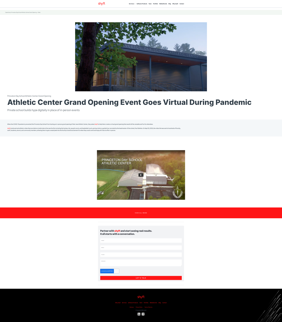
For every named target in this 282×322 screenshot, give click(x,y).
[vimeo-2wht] (143, 313)
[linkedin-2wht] (139, 313)
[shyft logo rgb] (101, 2)
